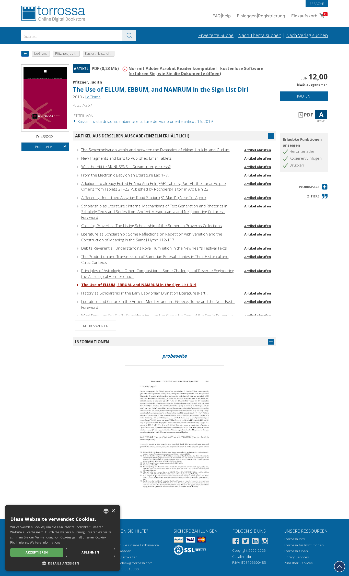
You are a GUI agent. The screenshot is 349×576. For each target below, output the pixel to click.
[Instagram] (265, 542)
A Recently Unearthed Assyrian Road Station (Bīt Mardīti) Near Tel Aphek (143, 197)
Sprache (316, 3)
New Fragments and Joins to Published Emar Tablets (126, 158)
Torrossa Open (296, 551)
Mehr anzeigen (95, 325)
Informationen (92, 342)
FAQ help (222, 15)
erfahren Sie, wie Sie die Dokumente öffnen (174, 73)
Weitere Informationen (46, 542)
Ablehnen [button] (90, 552)
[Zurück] (25, 54)
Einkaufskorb (309, 15)
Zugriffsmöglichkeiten (120, 557)
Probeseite (43, 146)
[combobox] (78, 35)
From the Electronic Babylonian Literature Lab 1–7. (125, 175)
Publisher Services (298, 563)
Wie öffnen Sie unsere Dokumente (131, 545)
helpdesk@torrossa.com (133, 563)
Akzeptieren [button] (37, 552)
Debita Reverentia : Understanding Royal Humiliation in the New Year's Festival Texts (154, 248)
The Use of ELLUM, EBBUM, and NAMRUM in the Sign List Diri (138, 284)
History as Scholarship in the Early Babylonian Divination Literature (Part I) (144, 293)
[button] (313, 187)
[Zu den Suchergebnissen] (129, 35)
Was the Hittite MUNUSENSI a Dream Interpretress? (125, 166)
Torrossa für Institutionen (304, 545)
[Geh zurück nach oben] (339, 566)
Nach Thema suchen (259, 35)
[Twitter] (245, 542)
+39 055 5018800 (124, 569)
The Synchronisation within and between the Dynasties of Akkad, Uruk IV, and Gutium (155, 149)
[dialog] (62, 538)
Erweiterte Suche (216, 35)
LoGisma (92, 96)
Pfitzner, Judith (87, 82)
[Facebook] (235, 542)
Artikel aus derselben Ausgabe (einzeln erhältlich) (132, 136)
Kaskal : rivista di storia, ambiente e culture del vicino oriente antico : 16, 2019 (145, 121)
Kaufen (303, 96)
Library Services (296, 557)
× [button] (113, 511)
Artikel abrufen (257, 150)
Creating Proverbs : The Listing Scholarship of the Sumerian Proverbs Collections (151, 225)
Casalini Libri (242, 556)
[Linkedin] (255, 542)
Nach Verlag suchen (307, 35)
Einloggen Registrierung (261, 15)
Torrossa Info (294, 539)
